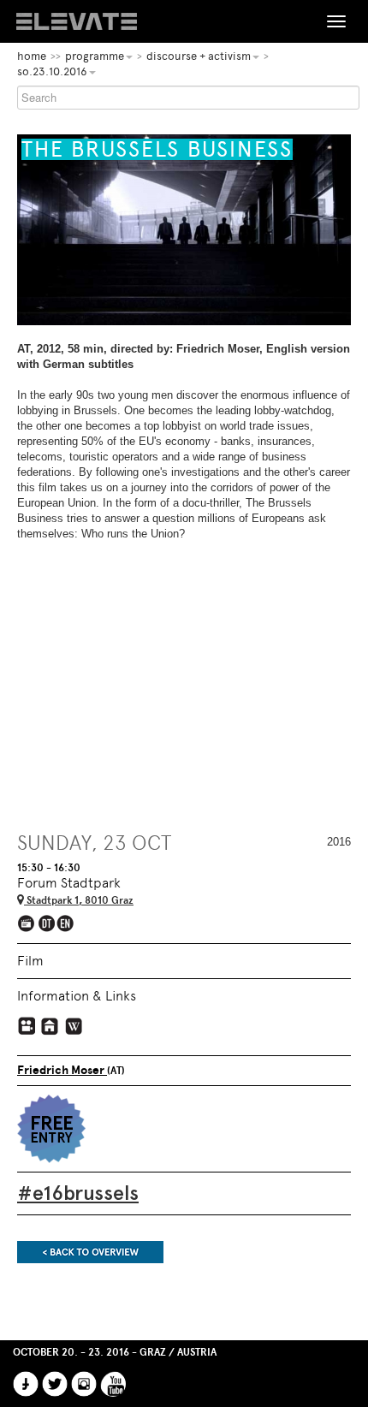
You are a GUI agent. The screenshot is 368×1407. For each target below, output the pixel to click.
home (31, 56)
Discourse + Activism (198, 56)
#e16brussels (78, 1192)
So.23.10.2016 (52, 71)
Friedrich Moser (62, 1070)
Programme (94, 56)
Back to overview (90, 1252)
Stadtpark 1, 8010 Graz (79, 900)
